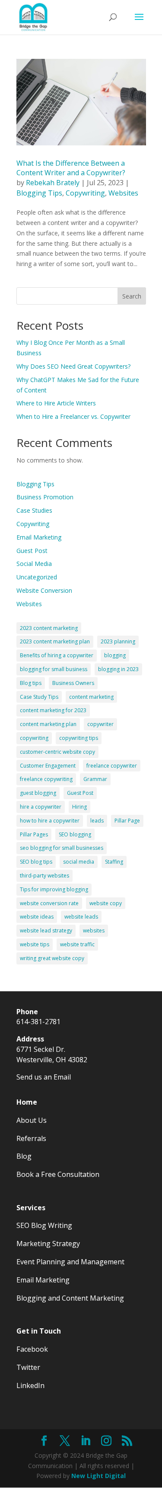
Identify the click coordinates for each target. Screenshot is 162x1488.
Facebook (32, 1349)
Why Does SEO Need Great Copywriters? (73, 366)
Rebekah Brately (52, 182)
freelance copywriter (111, 765)
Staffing (114, 861)
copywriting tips (78, 738)
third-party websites (44, 875)
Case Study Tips (39, 697)
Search (131, 296)
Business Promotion (44, 497)
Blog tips (30, 683)
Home (26, 1102)
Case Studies (34, 510)
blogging (115, 655)
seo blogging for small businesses (61, 848)
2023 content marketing (49, 628)
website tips (34, 944)
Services (30, 1207)
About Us (31, 1120)
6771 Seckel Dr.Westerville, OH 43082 (51, 1054)
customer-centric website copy (57, 751)
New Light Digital (98, 1476)
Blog (24, 1156)
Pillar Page (127, 820)
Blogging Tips (39, 193)
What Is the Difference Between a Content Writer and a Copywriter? (70, 167)
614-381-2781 (38, 1021)
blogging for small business (53, 669)
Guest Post (32, 550)
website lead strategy (46, 930)
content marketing (91, 697)
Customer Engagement (48, 765)
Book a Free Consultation (57, 1174)
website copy (105, 903)
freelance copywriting (46, 779)
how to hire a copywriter (49, 820)
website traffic (77, 944)
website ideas (37, 916)
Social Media (34, 563)
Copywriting (85, 193)
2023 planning (118, 641)
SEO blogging (75, 834)
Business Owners (73, 683)
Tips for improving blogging (54, 889)
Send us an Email (43, 1077)
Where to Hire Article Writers (56, 403)
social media (78, 861)
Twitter (28, 1367)
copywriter (100, 724)
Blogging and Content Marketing (70, 1298)
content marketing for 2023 (53, 710)
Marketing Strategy (48, 1243)
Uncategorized (36, 577)
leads (97, 820)
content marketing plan (48, 724)
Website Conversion (44, 590)
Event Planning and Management (70, 1261)
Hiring (79, 806)
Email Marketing (38, 537)
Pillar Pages (34, 834)
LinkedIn (30, 1385)
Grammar (95, 779)
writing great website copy (52, 958)
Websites (123, 193)
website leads (81, 916)
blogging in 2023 (118, 669)
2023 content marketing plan (55, 641)
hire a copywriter (40, 806)
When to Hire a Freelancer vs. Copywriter (73, 416)
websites (94, 930)
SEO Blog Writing (44, 1225)
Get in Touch (38, 1331)
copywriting (34, 738)
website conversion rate (49, 903)
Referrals (31, 1138)
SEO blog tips (36, 861)
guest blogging (38, 793)
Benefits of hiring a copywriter (56, 655)
